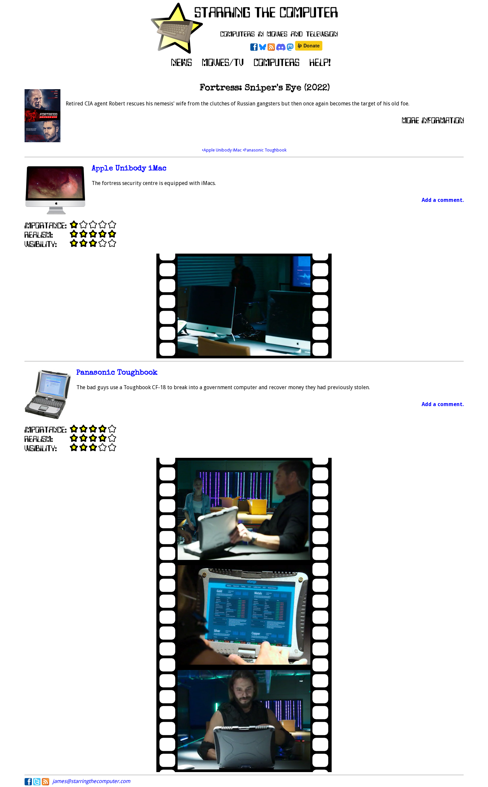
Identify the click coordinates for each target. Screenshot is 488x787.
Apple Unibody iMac (129, 169)
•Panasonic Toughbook (264, 150)
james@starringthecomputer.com (91, 781)
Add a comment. (443, 200)
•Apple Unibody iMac (222, 150)
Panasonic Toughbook (116, 373)
